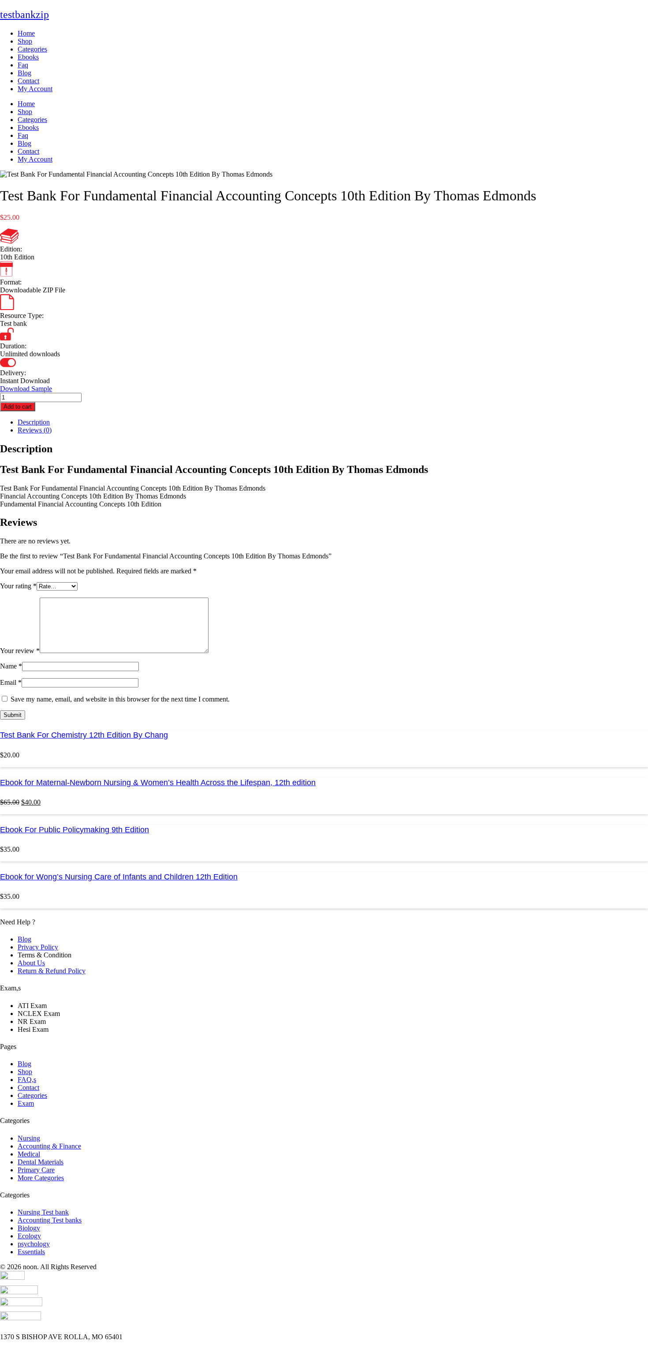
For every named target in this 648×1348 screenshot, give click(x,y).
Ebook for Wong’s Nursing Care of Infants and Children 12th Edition (119, 876)
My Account (35, 88)
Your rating (18, 586)
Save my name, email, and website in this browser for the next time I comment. (120, 699)
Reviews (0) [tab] (35, 430)
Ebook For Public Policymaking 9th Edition (74, 829)
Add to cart (18, 406)
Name (11, 666)
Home (26, 33)
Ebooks (28, 57)
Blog (24, 73)
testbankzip (24, 14)
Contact (28, 81)
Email (11, 682)
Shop (25, 41)
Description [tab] (34, 422)
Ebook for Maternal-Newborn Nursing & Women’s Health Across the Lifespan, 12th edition (158, 782)
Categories (32, 49)
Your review (20, 650)
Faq (23, 65)
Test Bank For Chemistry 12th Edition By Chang (84, 735)
